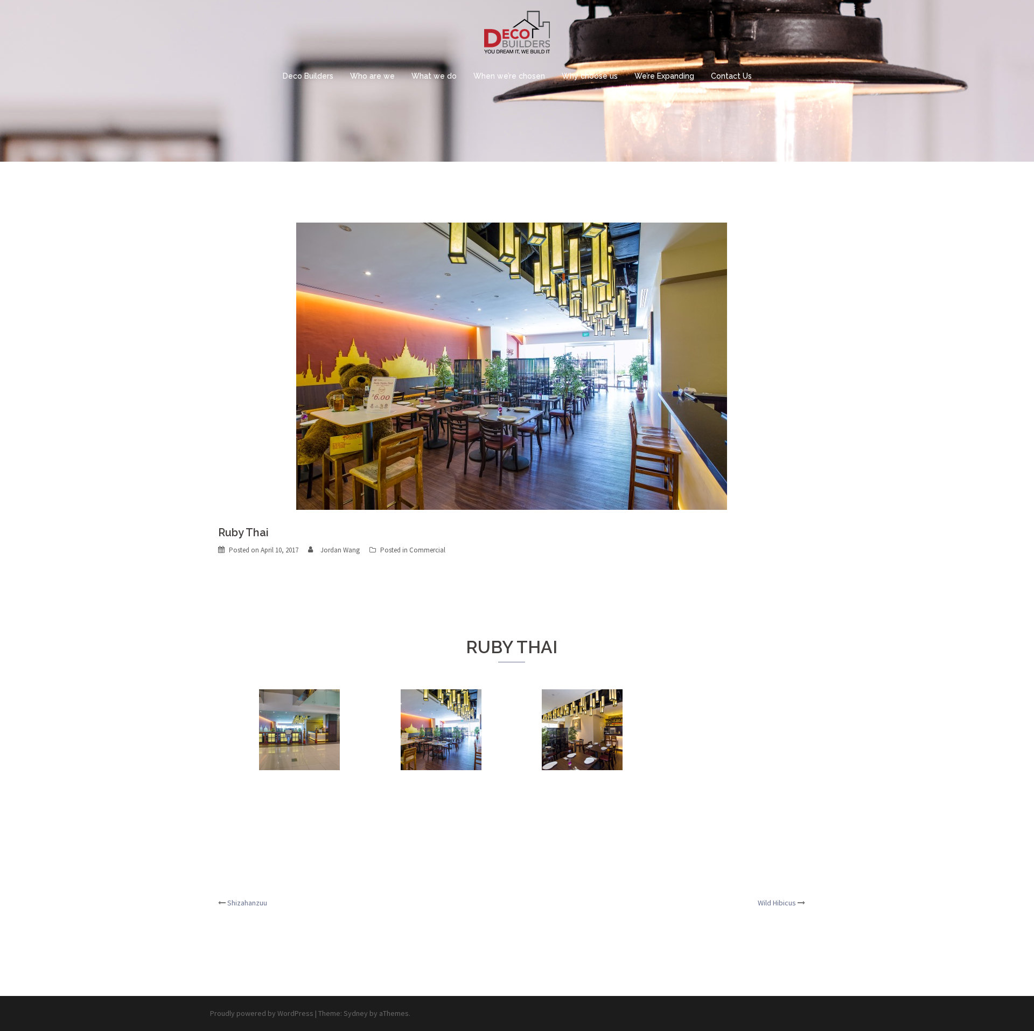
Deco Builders (308, 76)
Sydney (356, 1013)
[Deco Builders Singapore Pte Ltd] (517, 35)
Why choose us (590, 76)
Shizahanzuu (247, 903)
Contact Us (731, 76)
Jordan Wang (340, 550)
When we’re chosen (509, 76)
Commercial (427, 550)
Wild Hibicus (777, 903)
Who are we (372, 76)
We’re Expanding (664, 76)
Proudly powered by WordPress (261, 1013)
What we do (434, 76)
